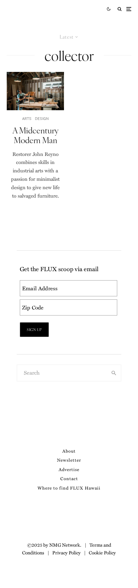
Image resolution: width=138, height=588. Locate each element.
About (69, 451)
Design (42, 118)
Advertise (69, 469)
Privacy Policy (66, 552)
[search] (114, 373)
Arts (26, 118)
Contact (69, 478)
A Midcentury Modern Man (35, 135)
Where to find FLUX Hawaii (69, 488)
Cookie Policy (102, 552)
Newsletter (69, 460)
